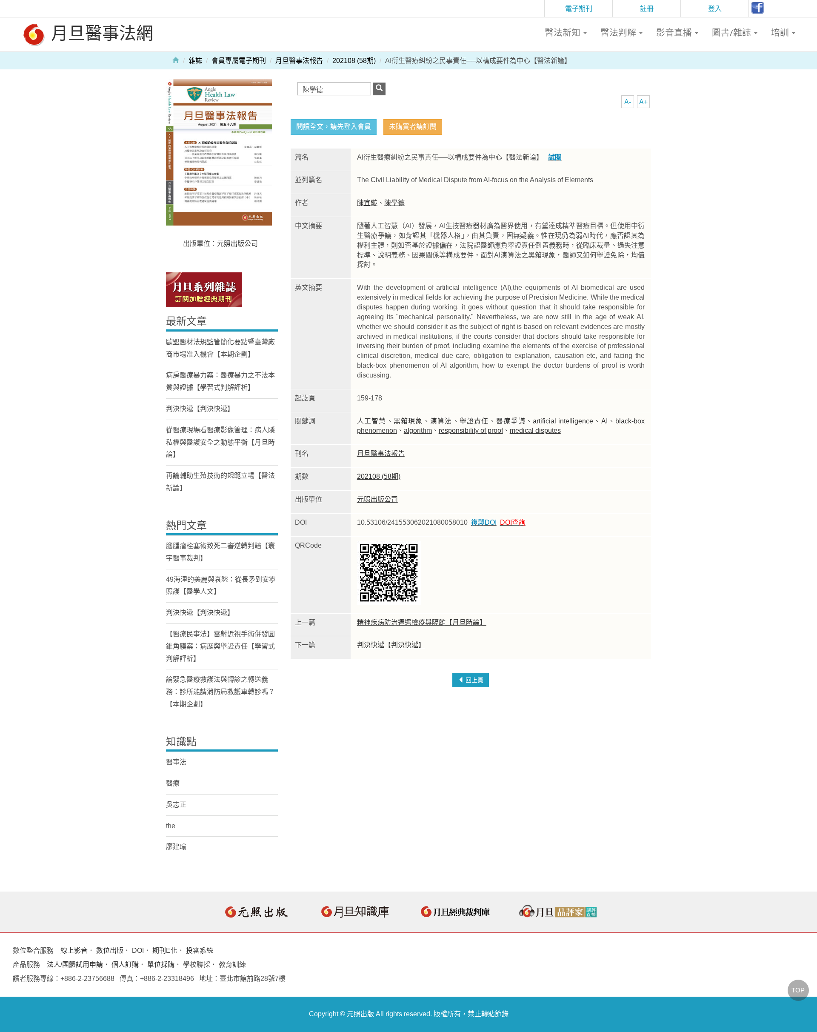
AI (604, 421)
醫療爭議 (511, 421)
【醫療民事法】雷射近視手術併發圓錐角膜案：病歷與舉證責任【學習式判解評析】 (220, 646)
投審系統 (199, 950)
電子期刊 (578, 8)
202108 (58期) (354, 60)
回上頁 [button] (473, 680)
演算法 (441, 421)
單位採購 (160, 964)
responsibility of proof (471, 430)
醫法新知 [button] (564, 32)
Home (175, 59)
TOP (798, 990)
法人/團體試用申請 (75, 964)
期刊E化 (164, 950)
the (170, 825)
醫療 (173, 783)
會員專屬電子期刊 (238, 60)
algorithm (418, 430)
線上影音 (74, 950)
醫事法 (176, 762)
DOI (138, 950)
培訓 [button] (781, 32)
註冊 (647, 8)
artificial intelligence (563, 421)
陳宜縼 (367, 202)
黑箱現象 (408, 421)
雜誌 (195, 60)
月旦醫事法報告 (299, 60)
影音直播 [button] (675, 32)
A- (627, 102)
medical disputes (535, 430)
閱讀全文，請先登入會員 (333, 126)
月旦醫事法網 (100, 32)
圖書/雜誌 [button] (732, 32)
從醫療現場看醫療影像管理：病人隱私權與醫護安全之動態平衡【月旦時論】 (220, 442)
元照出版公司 (377, 499)
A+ (643, 102)
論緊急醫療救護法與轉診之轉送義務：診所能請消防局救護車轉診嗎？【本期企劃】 (220, 692)
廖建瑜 (176, 846)
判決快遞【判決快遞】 (391, 645)
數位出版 (109, 950)
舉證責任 (474, 421)
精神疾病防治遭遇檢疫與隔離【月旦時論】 (421, 622)
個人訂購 (125, 964)
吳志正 (176, 804)
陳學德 (394, 202)
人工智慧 (371, 421)
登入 (715, 8)
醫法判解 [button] (619, 32)
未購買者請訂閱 (413, 126)
